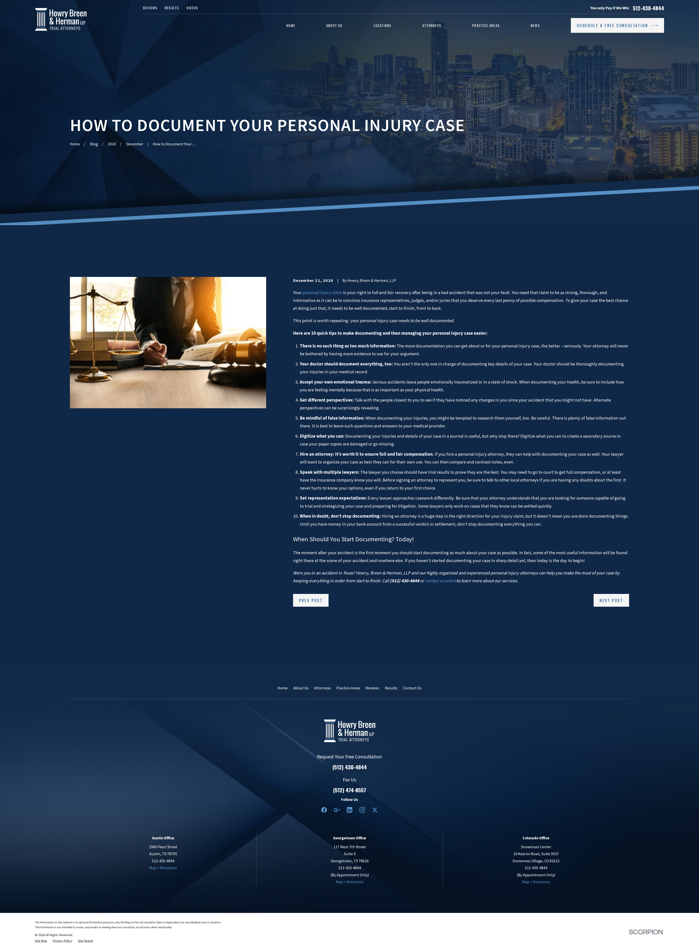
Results (172, 7)
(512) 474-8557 (349, 789)
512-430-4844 (648, 8)
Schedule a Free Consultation (612, 25)
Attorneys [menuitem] (431, 25)
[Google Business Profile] (337, 810)
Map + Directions (163, 867)
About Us (301, 687)
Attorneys (322, 687)
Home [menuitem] (290, 25)
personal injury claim (322, 292)
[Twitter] (375, 810)
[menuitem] (41, 941)
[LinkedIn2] (349, 810)
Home (283, 687)
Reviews (150, 7)
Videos (192, 7)
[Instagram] (362, 810)
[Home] (61, 19)
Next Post (611, 600)
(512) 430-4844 (349, 767)
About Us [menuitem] (334, 25)
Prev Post (311, 600)
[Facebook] (324, 810)
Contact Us (412, 687)
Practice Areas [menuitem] (486, 25)
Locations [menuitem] (383, 25)
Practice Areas (348, 687)
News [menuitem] (535, 25)
